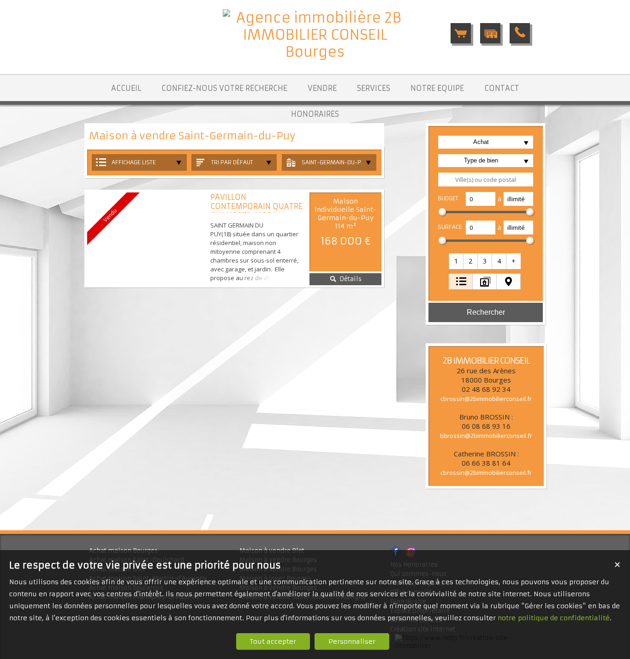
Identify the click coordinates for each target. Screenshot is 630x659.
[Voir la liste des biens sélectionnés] (461, 33)
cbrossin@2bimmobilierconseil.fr (486, 399)
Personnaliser (351, 641)
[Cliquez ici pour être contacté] (520, 33)
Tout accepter (273, 641)
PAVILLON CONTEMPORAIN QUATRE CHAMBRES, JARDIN (256, 206)
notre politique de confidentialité (554, 618)
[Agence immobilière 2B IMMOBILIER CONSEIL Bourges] (315, 51)
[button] (457, 261)
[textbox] (486, 179)
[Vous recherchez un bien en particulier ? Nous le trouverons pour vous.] (490, 33)
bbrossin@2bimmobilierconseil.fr (486, 435)
